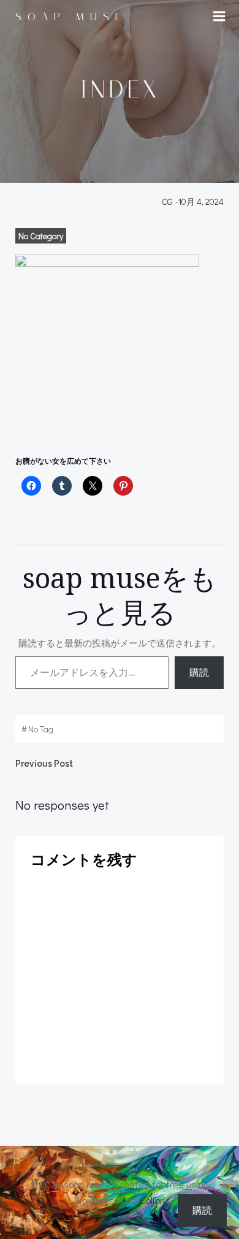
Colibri (152, 1200)
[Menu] (219, 16)
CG (167, 201)
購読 (199, 672)
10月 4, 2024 (201, 201)
